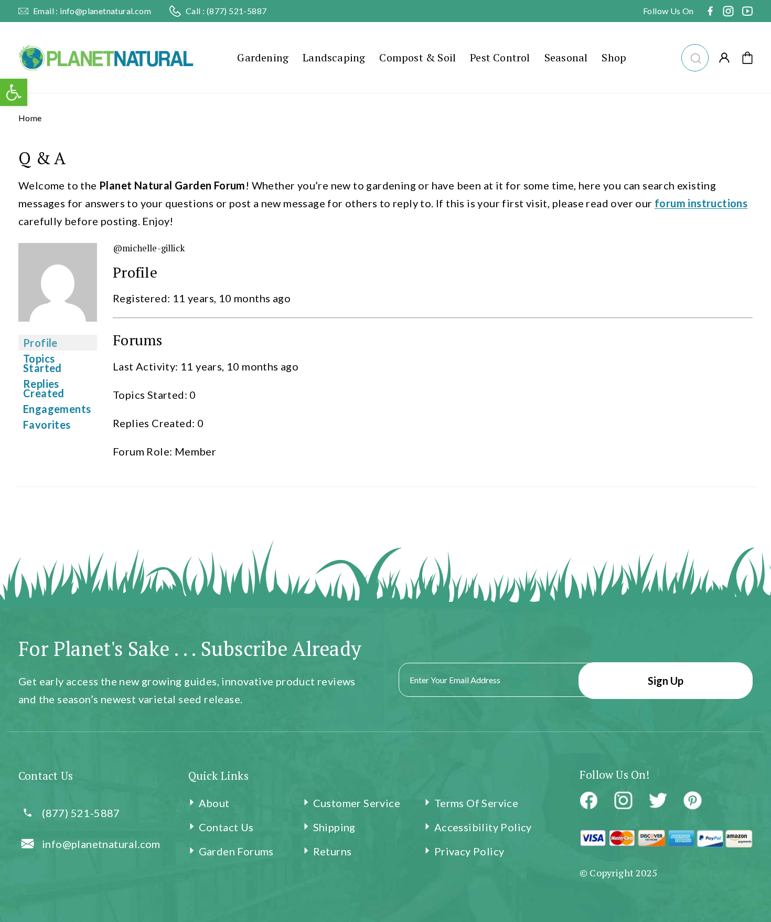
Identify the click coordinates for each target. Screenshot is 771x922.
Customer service (356, 803)
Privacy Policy (469, 851)
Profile (40, 342)
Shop (614, 57)
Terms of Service (476, 803)
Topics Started (42, 363)
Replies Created (44, 388)
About (214, 803)
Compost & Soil (417, 57)
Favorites (47, 424)
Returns (332, 851)
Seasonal (566, 57)
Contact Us (226, 827)
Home (30, 118)
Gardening (262, 57)
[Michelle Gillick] (57, 328)
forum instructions (701, 203)
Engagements (57, 408)
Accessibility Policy (483, 827)
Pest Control (500, 57)
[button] (695, 56)
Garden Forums (236, 851)
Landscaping (334, 57)
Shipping (334, 827)
